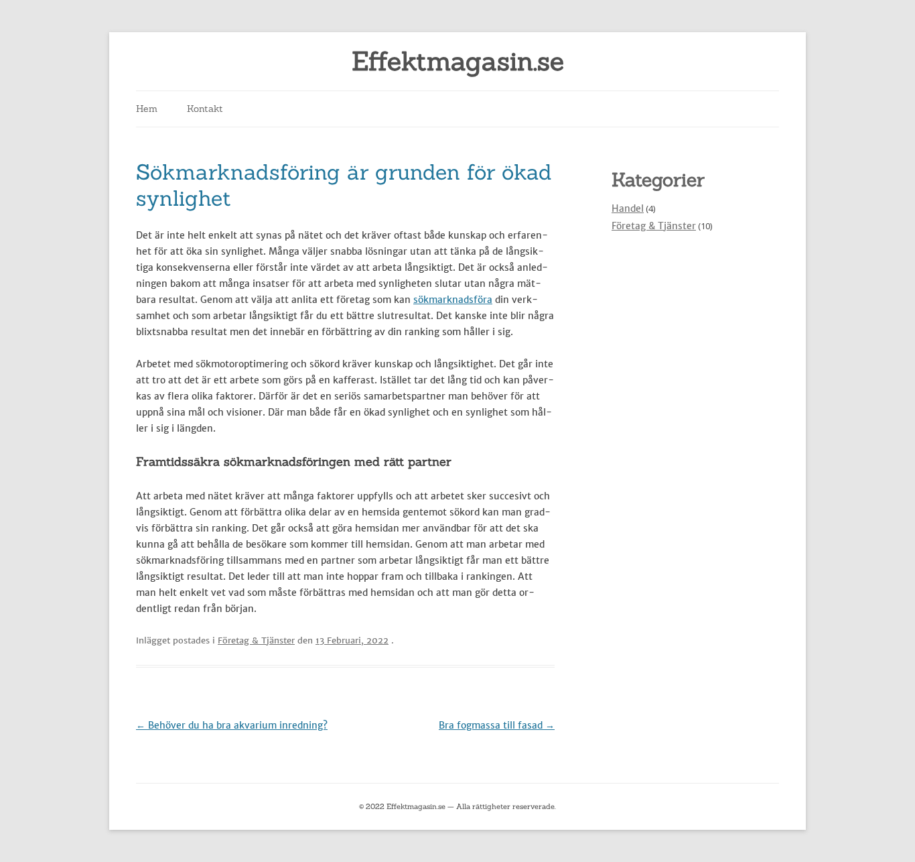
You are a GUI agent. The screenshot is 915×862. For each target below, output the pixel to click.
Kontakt (205, 109)
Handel (628, 208)
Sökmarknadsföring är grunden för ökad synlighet (344, 184)
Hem (146, 109)
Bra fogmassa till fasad (497, 725)
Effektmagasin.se (458, 61)
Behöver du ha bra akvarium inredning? (232, 725)
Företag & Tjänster (256, 640)
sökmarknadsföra (452, 300)
